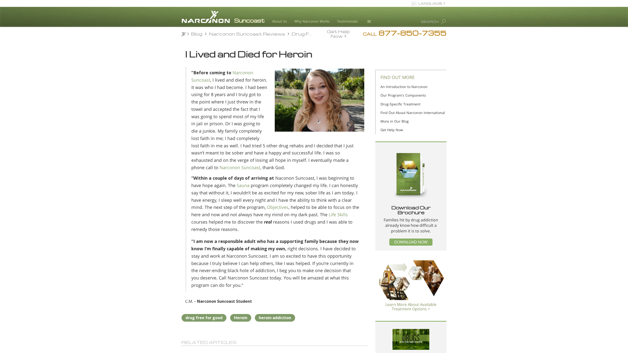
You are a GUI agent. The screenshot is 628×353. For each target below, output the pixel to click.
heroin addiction (275, 317)
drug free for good (203, 317)
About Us (279, 21)
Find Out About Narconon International (412, 112)
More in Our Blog (394, 121)
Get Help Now (338, 33)
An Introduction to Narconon (404, 86)
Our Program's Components (403, 95)
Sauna (243, 185)
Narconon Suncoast (240, 167)
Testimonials (347, 21)
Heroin (240, 317)
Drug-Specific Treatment (400, 104)
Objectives (277, 207)
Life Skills (338, 214)
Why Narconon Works (312, 21)
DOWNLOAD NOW (411, 242)
